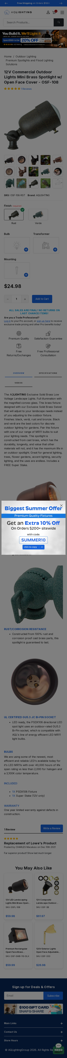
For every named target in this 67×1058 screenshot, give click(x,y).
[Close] (61, 505)
